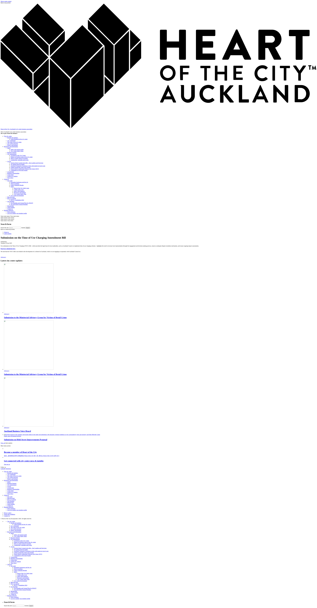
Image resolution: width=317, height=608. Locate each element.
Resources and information (11, 146)
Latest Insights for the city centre (19, 139)
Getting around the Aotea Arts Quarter (20, 167)
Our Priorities (10, 201)
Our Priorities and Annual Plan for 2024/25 (22, 203)
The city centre (8, 136)
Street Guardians (15, 183)
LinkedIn (3, 468)
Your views (10, 177)
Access (9, 161)
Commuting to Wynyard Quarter (19, 170)
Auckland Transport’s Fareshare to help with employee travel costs (28, 166)
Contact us (10, 209)
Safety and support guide (17, 149)
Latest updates (11, 207)
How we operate (11, 198)
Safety (9, 148)
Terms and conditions (9, 514)
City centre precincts (12, 143)
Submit (23, 227)
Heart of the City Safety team (21, 188)
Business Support (11, 152)
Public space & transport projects (12, 436)
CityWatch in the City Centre (18, 155)
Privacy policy (7, 513)
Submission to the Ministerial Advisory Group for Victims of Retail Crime (35, 317)
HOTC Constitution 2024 (17, 200)
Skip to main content (6, 1)
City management (11, 154)
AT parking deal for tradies (18, 164)
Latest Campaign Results (17, 185)
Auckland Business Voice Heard (17, 431)
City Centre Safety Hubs (17, 151)
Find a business (11, 212)
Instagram (8, 468)
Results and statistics (12, 137)
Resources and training (20, 192)
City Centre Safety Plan (20, 194)
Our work (9, 180)
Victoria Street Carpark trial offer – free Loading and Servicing (27, 163)
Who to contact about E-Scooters (19, 158)
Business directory (9, 210)
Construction (10, 172)
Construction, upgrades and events (19, 160)
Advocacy (3, 257)
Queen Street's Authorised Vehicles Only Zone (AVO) (25, 169)
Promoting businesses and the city (19, 182)
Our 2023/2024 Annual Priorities (19, 204)
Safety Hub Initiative (19, 191)
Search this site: (5, 227)
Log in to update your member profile (17, 213)
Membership (10, 206)
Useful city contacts (12, 176)
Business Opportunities (13, 173)
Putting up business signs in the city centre (22, 157)
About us (6, 179)
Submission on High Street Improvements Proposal (25, 440)
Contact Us (7, 516)
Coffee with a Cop (19, 189)
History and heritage (12, 145)
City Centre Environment (17, 195)
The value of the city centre (14, 142)
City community (11, 140)
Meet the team (11, 197)
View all (3, 443)
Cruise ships (10, 174)
